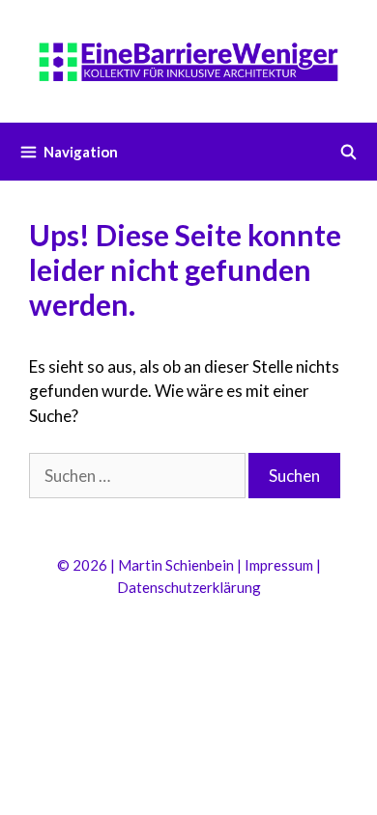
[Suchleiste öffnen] (348, 152)
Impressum (279, 565)
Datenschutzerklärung (189, 587)
